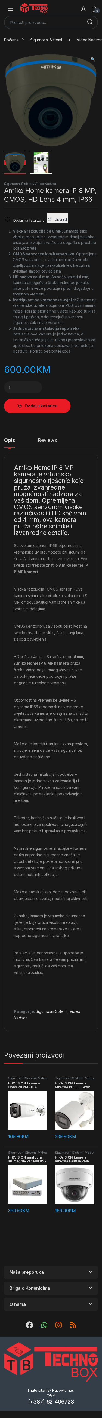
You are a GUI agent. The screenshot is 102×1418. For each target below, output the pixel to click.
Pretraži (89, 22)
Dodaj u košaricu (41, 406)
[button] (93, 59)
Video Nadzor (45, 184)
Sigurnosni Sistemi (46, 40)
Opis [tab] (9, 440)
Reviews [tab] (47, 440)
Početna (11, 40)
